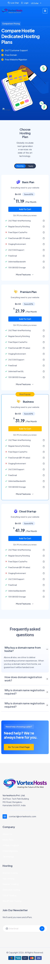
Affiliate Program (11, 845)
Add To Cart (25, 209)
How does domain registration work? (23, 678)
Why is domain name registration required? (24, 692)
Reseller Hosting (10, 884)
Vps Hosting (8, 878)
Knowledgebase (10, 851)
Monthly (20, 166)
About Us (7, 834)
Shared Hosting (10, 873)
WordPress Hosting (12, 901)
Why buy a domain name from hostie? (22, 649)
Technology (8, 856)
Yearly (30, 166)
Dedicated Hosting (11, 890)
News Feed (8, 839)
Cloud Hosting (9, 895)
